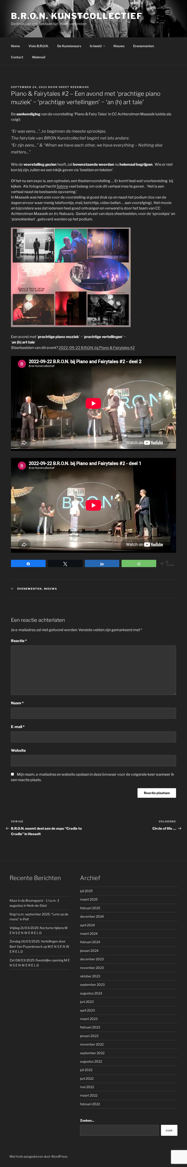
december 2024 (92, 916)
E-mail (18, 727)
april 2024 (87, 925)
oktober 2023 (90, 976)
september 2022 (92, 1053)
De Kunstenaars (69, 46)
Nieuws (119, 46)
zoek (169, 1130)
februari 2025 (90, 908)
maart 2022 (88, 1095)
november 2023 (92, 968)
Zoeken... (87, 1120)
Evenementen (143, 46)
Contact (17, 57)
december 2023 (92, 959)
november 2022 (92, 1044)
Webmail (38, 57)
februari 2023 (90, 1027)
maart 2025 (89, 899)
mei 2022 (87, 1087)
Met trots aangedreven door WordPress (39, 1156)
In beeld (95, 46)
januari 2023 (89, 1036)
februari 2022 (90, 1104)
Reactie (19, 641)
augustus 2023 (91, 993)
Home (15, 46)
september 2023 (92, 984)
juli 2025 (86, 891)
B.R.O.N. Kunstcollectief (77, 16)
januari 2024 (89, 951)
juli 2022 (86, 1070)
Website (18, 750)
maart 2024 (89, 933)
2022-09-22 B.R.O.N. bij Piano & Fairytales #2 (97, 348)
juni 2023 (87, 1002)
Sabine (62, 186)
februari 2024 (90, 942)
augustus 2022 (91, 1061)
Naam (17, 703)
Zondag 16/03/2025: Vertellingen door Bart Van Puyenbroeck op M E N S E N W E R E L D (39, 946)
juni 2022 (87, 1078)
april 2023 (87, 1010)
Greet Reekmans (74, 87)
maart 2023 (89, 1019)
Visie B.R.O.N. (39, 46)
